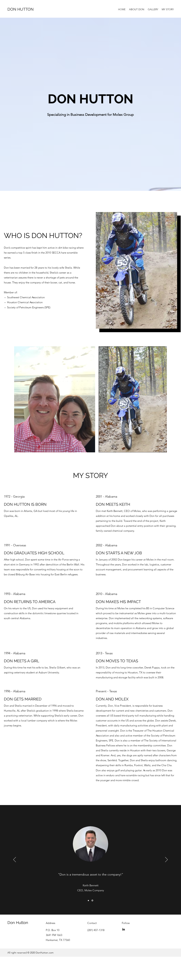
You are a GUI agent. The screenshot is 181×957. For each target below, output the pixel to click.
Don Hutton (17, 922)
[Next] (166, 860)
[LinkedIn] (123, 929)
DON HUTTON (20, 9)
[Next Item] (161, 399)
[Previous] (14, 860)
